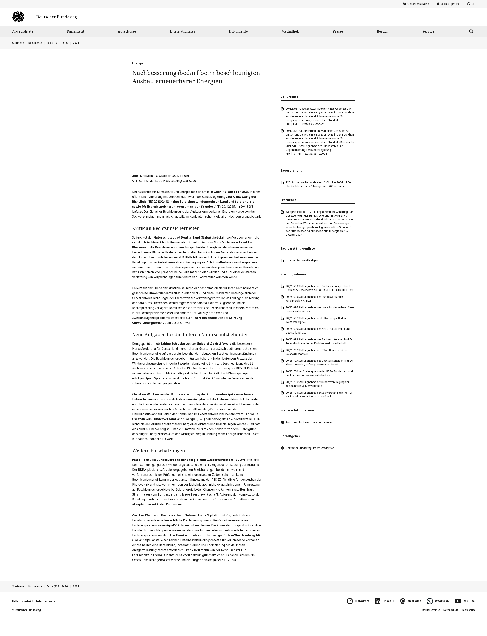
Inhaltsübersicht (47, 601)
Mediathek (290, 31)
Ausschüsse (127, 31)
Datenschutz (450, 610)
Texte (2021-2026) (57, 43)
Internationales (182, 31)
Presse (338, 31)
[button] (470, 4)
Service (428, 31)
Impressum (468, 610)
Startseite (18, 43)
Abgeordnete (22, 31)
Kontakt (27, 601)
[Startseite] (44, 16)
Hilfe (15, 601)
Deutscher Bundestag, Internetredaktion (310, 448)
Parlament (75, 31)
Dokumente (238, 31)
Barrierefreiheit (431, 610)
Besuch (382, 31)
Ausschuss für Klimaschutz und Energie (309, 422)
